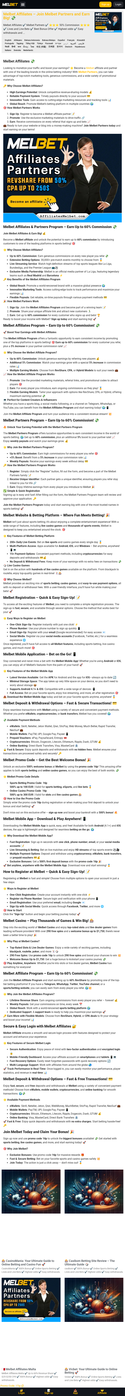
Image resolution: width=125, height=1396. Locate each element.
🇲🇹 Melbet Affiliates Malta (19, 1369)
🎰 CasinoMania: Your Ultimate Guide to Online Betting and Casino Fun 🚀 (28, 1262)
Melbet (90, 68)
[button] (23, 4)
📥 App (75, 1392)
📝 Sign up (48, 1392)
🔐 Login (21, 1392)
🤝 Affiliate (102, 1392)
